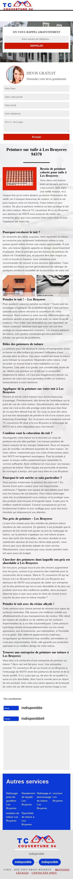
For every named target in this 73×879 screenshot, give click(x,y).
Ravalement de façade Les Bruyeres (28, 799)
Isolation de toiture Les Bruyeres (12, 817)
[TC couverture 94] (17, 5)
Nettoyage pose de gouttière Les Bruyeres (12, 801)
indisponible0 (32, 718)
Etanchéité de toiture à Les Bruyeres (28, 819)
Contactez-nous (44, 873)
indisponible (31, 708)
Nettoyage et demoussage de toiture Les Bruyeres (44, 801)
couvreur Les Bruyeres (58, 797)
